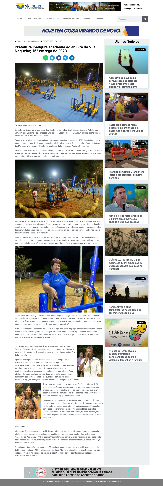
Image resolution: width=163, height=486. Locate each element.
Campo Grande (23, 41)
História (87, 19)
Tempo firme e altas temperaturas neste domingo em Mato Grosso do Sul (125, 309)
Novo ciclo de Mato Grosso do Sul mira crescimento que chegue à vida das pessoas (126, 218)
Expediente (100, 19)
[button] (45, 58)
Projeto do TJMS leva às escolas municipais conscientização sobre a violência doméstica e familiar (125, 355)
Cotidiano (34, 41)
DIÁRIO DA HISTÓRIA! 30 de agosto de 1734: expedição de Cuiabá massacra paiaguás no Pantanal (125, 264)
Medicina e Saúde (71, 19)
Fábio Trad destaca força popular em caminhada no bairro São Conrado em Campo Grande (126, 129)
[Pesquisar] (145, 19)
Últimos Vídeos (52, 19)
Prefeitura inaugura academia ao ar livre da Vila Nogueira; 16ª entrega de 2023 (55, 49)
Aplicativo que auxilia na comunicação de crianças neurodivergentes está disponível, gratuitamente (123, 82)
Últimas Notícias (34, 19)
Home (19, 19)
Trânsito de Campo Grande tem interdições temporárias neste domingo (126, 174)
